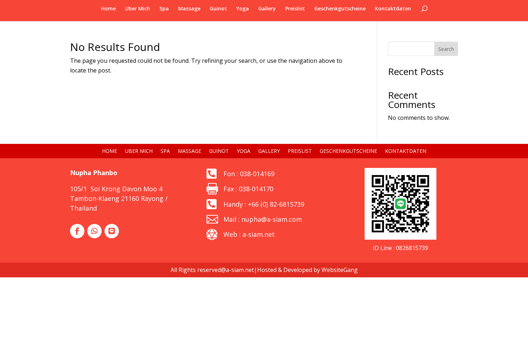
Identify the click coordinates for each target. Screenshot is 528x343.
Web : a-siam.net (249, 234)
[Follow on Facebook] (77, 231)
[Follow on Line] (112, 231)
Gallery (267, 9)
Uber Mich (137, 9)
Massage (189, 9)
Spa (164, 9)
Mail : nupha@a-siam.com (262, 219)
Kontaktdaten (393, 9)
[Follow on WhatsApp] (94, 231)
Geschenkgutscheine (340, 9)
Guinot (218, 9)
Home (108, 9)
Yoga (242, 9)
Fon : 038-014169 (248, 173)
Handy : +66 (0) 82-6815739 (263, 204)
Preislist (295, 9)
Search (446, 49)
